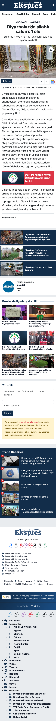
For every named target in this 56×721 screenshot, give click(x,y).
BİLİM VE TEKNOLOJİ (25, 627)
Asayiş (29, 581)
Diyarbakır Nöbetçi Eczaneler (18, 553)
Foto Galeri (15, 660)
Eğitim (17, 630)
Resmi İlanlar (20, 644)
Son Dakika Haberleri (14, 571)
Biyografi (14, 677)
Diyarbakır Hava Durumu (16, 556)
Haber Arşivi (11, 574)
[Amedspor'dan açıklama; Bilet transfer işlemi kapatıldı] (41, 361)
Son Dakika (23, 14)
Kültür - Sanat (42, 581)
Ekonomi (18, 634)
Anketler (14, 680)
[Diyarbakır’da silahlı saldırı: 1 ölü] (28, 61)
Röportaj (14, 673)
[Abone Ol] (53, 81)
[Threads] (40, 545)
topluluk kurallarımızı (28, 422)
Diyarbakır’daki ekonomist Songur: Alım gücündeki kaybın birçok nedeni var (14, 372)
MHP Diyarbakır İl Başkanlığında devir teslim (41, 348)
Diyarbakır (7, 14)
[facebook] (9, 614)
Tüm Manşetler (12, 568)
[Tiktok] (35, 545)
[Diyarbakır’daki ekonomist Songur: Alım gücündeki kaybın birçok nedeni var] (14, 361)
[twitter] (16, 614)
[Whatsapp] (45, 545)
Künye (50, 584)
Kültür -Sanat (21, 640)
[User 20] (8, 286)
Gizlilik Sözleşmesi (23, 584)
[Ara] (53, 5)
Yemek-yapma (21, 654)
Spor (45, 14)
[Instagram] (25, 545)
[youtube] (30, 614)
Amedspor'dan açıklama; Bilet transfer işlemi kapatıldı (40, 372)
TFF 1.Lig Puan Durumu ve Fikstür (32, 707)
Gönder (8, 413)
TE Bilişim (35, 606)
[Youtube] (30, 545)
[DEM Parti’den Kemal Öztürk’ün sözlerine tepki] (14, 337)
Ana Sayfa (14, 620)
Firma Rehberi (17, 670)
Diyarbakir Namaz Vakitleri (17, 559)
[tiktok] (44, 614)
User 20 (8, 88)
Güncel (36, 14)
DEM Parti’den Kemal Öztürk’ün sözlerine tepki (13, 348)
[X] (16, 545)
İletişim (39, 584)
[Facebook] (11, 545)
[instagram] (23, 614)
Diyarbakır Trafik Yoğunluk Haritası (21, 562)
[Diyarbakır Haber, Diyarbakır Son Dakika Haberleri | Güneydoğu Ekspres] (28, 5)
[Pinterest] (21, 545)
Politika (7, 584)
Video (12, 664)
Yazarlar (13, 667)
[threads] (51, 614)
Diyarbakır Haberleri (28, 21)
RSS (7, 597)
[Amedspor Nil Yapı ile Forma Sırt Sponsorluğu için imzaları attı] (41, 312)
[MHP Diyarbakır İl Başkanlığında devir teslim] (41, 337)
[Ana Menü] (3, 5)
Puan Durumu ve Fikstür (16, 565)
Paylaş (8, 81)
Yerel (16, 657)
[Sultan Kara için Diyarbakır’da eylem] (14, 312)
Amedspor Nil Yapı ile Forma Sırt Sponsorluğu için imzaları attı (40, 324)
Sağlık (17, 647)
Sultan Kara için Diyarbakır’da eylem (11, 323)
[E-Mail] (19, 290)
